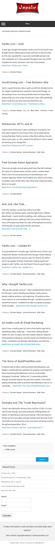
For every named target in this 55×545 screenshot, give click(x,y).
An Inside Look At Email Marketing (22, 322)
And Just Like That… (14, 204)
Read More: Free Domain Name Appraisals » (20, 187)
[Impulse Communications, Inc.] (27, 15)
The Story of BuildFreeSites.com (21, 361)
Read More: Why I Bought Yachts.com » (32, 306)
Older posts (9, 449)
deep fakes (34, 110)
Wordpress (39, 543)
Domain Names (16, 72)
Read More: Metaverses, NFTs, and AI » (18, 146)
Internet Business (29, 152)
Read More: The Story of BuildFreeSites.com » (31, 386)
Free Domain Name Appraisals (20, 162)
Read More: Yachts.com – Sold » (15, 65)
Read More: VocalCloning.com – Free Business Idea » (23, 104)
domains (43, 110)
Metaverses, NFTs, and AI (17, 123)
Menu (27, 24)
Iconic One (15, 543)
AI (28, 110)
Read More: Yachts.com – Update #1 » (17, 267)
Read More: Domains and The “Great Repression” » (23, 427)
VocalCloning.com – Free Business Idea (25, 82)
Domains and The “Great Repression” (24, 402)
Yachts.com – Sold (13, 43)
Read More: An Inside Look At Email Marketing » (21, 344)
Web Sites (41, 152)
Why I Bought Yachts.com (17, 284)
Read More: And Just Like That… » (16, 229)
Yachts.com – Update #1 (16, 245)
